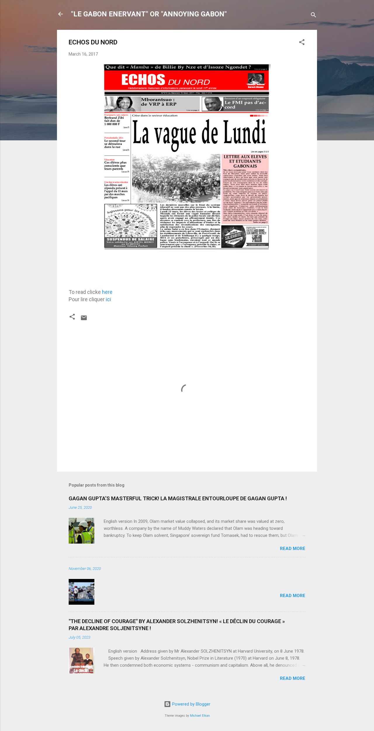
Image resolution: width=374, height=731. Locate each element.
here (107, 292)
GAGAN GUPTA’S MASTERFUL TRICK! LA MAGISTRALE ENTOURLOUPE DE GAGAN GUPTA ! (178, 498)
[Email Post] (83, 320)
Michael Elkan (200, 716)
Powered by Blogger (190, 704)
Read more (292, 548)
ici (108, 299)
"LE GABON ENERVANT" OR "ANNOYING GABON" (149, 14)
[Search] (313, 16)
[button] (301, 43)
